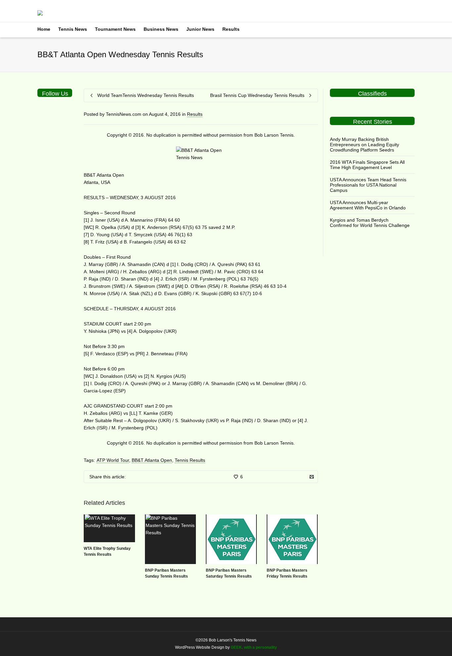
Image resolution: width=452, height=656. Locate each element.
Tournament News (115, 29)
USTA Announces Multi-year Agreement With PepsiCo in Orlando (368, 205)
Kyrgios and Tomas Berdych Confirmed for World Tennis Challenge (370, 222)
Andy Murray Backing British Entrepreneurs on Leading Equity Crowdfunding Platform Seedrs (364, 145)
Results (231, 29)
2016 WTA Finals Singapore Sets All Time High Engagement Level (367, 164)
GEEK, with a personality (254, 647)
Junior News (200, 29)
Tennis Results (190, 460)
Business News (161, 29)
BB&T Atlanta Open (152, 460)
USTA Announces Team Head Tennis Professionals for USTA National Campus (368, 185)
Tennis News (72, 29)
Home (43, 29)
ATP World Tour (113, 460)
